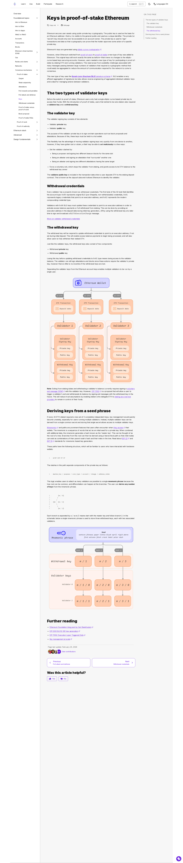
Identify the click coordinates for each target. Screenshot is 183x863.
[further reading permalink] (46, 621)
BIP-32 (125, 438)
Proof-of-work (22, 122)
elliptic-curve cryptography (89, 49)
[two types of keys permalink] (46, 93)
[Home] (15, 4)
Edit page (65, 25)
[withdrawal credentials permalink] (46, 186)
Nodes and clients (21, 62)
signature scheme (92, 76)
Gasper (21, 78)
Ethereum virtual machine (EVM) (24, 52)
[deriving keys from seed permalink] (46, 411)
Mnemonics (52, 428)
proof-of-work (87, 55)
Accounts (18, 39)
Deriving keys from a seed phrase (157, 34)
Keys (20, 99)
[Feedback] (178, 858)
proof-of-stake (101, 55)
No (65, 679)
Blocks (17, 47)
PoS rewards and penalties (28, 91)
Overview (17, 14)
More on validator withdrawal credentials (63, 219)
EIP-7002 (96, 391)
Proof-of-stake (22, 74)
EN (162, 4)
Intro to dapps (20, 30)
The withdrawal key (153, 31)
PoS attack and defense (27, 95)
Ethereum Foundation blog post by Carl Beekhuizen (71, 627)
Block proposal (24, 114)
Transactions (19, 43)
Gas (16, 57)
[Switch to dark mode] (149, 4)
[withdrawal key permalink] (46, 227)
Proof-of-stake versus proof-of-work (26, 108)
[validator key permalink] (46, 113)
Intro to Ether (19, 26)
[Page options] (58, 25)
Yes (53, 679)
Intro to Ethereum (21, 22)
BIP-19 (50, 441)
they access (119, 428)
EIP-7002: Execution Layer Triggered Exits (67, 635)
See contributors (69, 651)
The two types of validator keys (157, 20)
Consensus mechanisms (23, 70)
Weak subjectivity (25, 82)
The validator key (152, 23)
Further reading (151, 38)
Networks (18, 66)
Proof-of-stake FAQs (26, 118)
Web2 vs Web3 (20, 34)
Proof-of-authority (23, 126)
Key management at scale (61, 639)
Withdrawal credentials (27, 103)
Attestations (23, 87)
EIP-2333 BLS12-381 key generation (65, 631)
